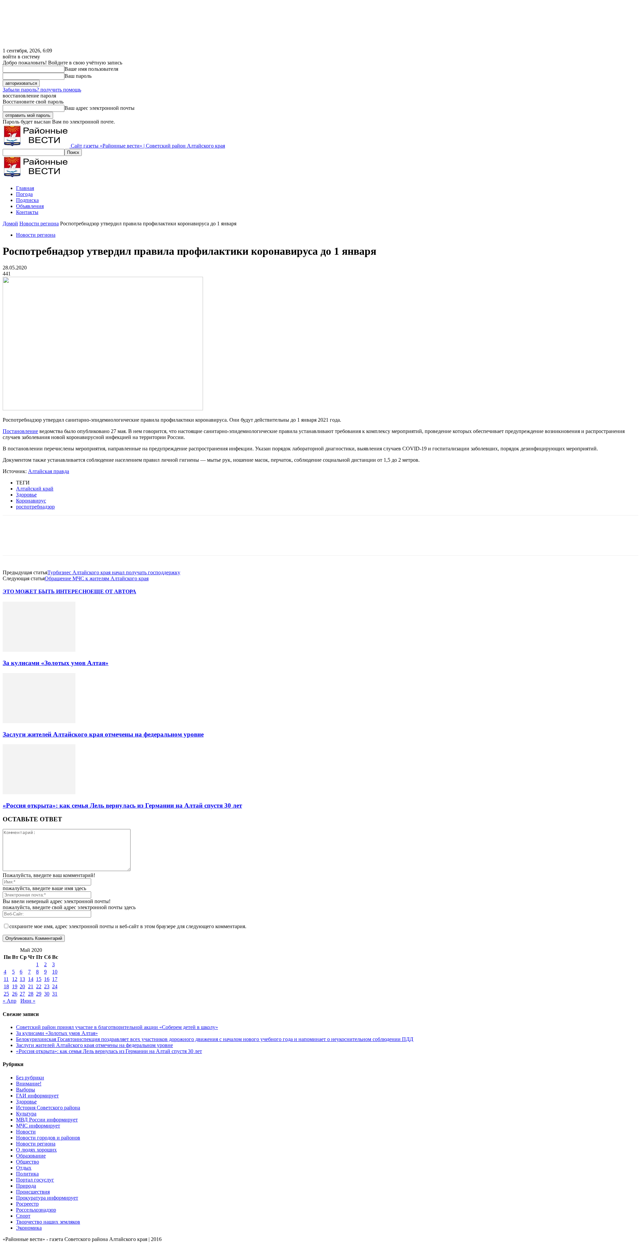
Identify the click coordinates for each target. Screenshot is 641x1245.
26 (14, 994)
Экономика (29, 1228)
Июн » (27, 1001)
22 (38, 986)
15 (38, 979)
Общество (27, 1162)
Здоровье (26, 494)
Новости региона (39, 223)
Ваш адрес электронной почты (99, 108)
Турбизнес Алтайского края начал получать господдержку (113, 572)
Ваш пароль (77, 76)
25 (6, 994)
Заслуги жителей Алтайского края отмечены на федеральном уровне (103, 734)
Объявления (30, 206)
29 (38, 994)
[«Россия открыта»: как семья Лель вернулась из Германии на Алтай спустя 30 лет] (39, 792)
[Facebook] (14, 541)
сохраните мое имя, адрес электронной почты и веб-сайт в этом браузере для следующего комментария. (127, 926)
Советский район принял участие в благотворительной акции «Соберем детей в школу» (117, 1027)
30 (46, 994)
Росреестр (27, 1204)
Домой (10, 223)
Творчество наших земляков (48, 1222)
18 (6, 986)
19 (14, 986)
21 (30, 986)
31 (54, 994)
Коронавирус (31, 500)
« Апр (9, 1001)
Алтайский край (34, 488)
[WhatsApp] (86, 541)
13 (22, 979)
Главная (25, 188)
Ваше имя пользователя (91, 69)
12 (14, 979)
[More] (110, 541)
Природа (26, 1186)
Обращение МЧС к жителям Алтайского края (97, 578)
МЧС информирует (38, 1125)
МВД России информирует (47, 1119)
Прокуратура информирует (47, 1198)
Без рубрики (30, 1077)
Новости (26, 1131)
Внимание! (28, 1083)
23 (46, 986)
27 (22, 994)
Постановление (20, 431)
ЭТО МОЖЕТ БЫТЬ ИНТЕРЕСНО (46, 591)
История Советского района (48, 1107)
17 (54, 979)
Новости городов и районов (48, 1137)
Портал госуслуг (35, 1180)
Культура (26, 1113)
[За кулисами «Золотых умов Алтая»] (39, 650)
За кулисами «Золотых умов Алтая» (56, 662)
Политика (27, 1174)
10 (54, 972)
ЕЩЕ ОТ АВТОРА (113, 591)
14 (30, 979)
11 (6, 979)
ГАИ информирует (37, 1095)
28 (30, 994)
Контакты (27, 212)
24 (54, 986)
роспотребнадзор (35, 506)
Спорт (23, 1216)
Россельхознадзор (36, 1210)
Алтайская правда (48, 471)
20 (22, 986)
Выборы (25, 1089)
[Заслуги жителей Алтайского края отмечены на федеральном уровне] (39, 721)
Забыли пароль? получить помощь (42, 89)
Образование (31, 1156)
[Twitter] (38, 541)
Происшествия (33, 1192)
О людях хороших (36, 1150)
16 (46, 979)
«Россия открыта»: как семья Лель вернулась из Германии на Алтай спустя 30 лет (122, 805)
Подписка (27, 200)
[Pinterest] (62, 541)
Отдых (23, 1168)
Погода (24, 194)
